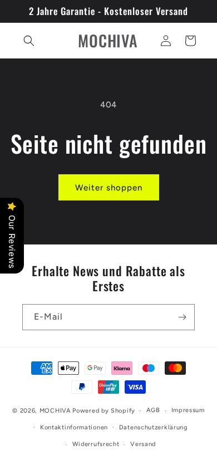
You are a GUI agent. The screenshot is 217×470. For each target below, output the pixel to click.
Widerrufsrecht (96, 444)
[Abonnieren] (182, 317)
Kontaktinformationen (74, 427)
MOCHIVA (55, 410)
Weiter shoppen (108, 188)
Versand (143, 444)
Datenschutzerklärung (153, 427)
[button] (29, 40)
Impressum (188, 410)
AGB (153, 410)
